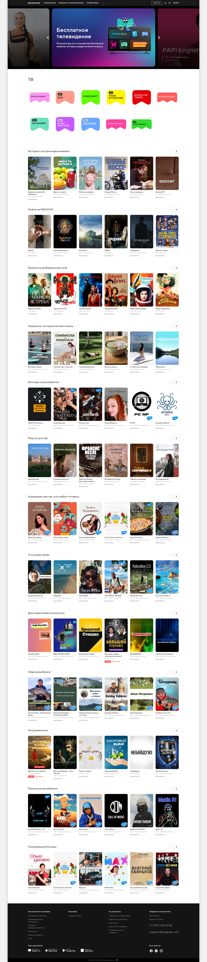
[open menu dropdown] (104, 3)
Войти (176, 3)
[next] (176, 151)
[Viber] (161, 951)
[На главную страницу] (34, 3)
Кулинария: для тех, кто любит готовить (53, 496)
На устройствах (115, 912)
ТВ (30, 79)
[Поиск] (165, 3)
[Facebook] (151, 951)
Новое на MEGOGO (40, 209)
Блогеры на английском (43, 382)
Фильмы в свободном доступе (47, 268)
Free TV (156, 3)
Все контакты (154, 916)
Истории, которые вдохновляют (49, 151)
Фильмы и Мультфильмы (71, 3)
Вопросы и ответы (156, 919)
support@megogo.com (164, 932)
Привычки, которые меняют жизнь (50, 326)
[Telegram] (156, 951)
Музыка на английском (43, 788)
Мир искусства (38, 438)
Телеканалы (50, 3)
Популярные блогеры (42, 847)
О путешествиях (38, 555)
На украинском (38, 730)
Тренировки (92, 3)
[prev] (171, 151)
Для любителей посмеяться (46, 613)
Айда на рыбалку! (39, 672)
